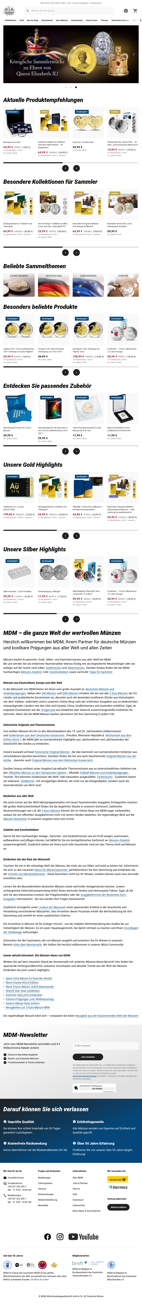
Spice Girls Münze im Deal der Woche (29, 978)
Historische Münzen (120, 20)
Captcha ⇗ (109, 1091)
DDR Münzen (70, 693)
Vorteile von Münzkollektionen (26, 874)
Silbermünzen (76, 667)
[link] (9, 11)
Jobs (69, 3)
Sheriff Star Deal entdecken (23, 990)
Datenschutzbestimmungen (85, 1076)
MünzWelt (44, 3)
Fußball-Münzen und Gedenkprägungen (104, 772)
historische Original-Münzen (52, 752)
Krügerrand (48, 710)
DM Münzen (49, 693)
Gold (22, 20)
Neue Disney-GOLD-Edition (22, 982)
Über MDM (55, 3)
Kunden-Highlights (80, 3)
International (77, 20)
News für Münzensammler (51, 870)
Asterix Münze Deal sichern (23, 1003)
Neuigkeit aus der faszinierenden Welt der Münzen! (106, 1015)
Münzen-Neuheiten (15, 819)
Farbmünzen (105, 777)
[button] (27, 10)
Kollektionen (10, 20)
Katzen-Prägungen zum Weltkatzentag (30, 999)
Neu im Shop (32, 20)
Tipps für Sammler (100, 672)
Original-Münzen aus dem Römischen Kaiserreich (62, 760)
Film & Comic (91, 20)
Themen (104, 20)
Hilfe (63, 3)
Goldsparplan (96, 3)
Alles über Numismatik (27, 944)
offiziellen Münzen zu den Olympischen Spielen (38, 772)
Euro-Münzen (62, 20)
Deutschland (47, 20)
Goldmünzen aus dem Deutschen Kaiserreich (36, 735)
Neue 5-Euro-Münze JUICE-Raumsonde (30, 986)
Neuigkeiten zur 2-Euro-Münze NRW (28, 1007)
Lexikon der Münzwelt (52, 907)
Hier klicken (97, 1089)
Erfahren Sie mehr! (40, 1279)
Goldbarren (28, 781)
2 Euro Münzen (119, 693)
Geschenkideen (58, 672)
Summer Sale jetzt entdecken (24, 995)
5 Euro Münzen (51, 810)
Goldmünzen (53, 667)
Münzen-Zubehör (31, 672)
